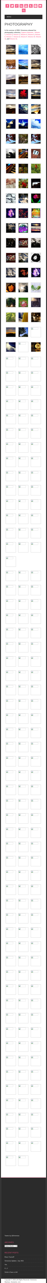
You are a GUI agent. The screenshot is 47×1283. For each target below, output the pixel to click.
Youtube (26, 6)
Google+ (17, 6)
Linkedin (21, 6)
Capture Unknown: (27, 32)
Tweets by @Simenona (12, 1236)
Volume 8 (16, 37)
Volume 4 (24, 34)
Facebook (7, 6)
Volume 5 (31, 34)
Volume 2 (9, 34)
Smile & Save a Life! (11, 1272)
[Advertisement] (23, 1205)
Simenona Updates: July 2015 (14, 1261)
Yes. (6, 1264)
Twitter (12, 6)
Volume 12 (13, 39)
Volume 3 (16, 34)
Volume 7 (9, 37)
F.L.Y (6, 1268)
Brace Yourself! (9, 1257)
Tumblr (31, 6)
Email (40, 6)
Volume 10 (31, 37)
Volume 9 (24, 37)
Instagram (35, 6)
